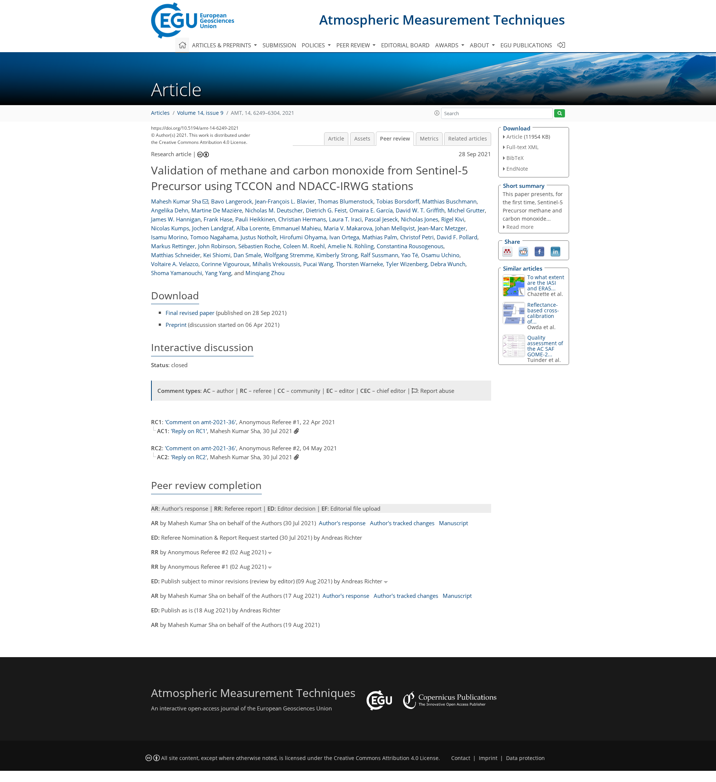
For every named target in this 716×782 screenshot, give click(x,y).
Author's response (342, 523)
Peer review (395, 138)
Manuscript (453, 523)
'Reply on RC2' (189, 457)
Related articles (467, 138)
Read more (520, 226)
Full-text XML (522, 147)
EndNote (517, 168)
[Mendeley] (507, 251)
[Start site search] (559, 113)
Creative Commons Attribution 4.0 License (386, 758)
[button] (437, 113)
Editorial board (405, 45)
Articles (160, 113)
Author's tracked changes (402, 523)
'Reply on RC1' (189, 431)
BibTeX (515, 157)
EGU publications (526, 45)
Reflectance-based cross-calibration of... (543, 313)
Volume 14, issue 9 (200, 113)
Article (336, 138)
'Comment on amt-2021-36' (200, 422)
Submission (279, 45)
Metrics (429, 138)
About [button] (480, 45)
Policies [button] (314, 45)
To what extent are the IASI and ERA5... (545, 283)
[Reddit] (523, 251)
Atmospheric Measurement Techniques (442, 19)
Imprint (488, 758)
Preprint (176, 324)
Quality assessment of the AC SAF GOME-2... (545, 346)
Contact (460, 758)
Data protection (525, 758)
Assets (362, 138)
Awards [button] (447, 45)
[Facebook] (539, 251)
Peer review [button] (353, 45)
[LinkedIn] (555, 251)
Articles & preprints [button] (222, 45)
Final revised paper (190, 312)
